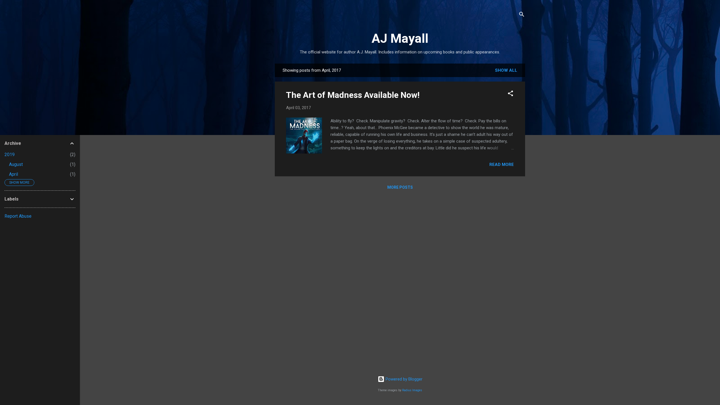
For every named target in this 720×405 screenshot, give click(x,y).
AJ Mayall (400, 38)
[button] (510, 94)
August (16, 164)
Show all (506, 70)
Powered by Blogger (403, 379)
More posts (400, 187)
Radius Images (412, 390)
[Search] (521, 15)
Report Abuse (18, 216)
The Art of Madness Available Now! (353, 95)
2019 (9, 154)
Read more (501, 164)
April (13, 174)
